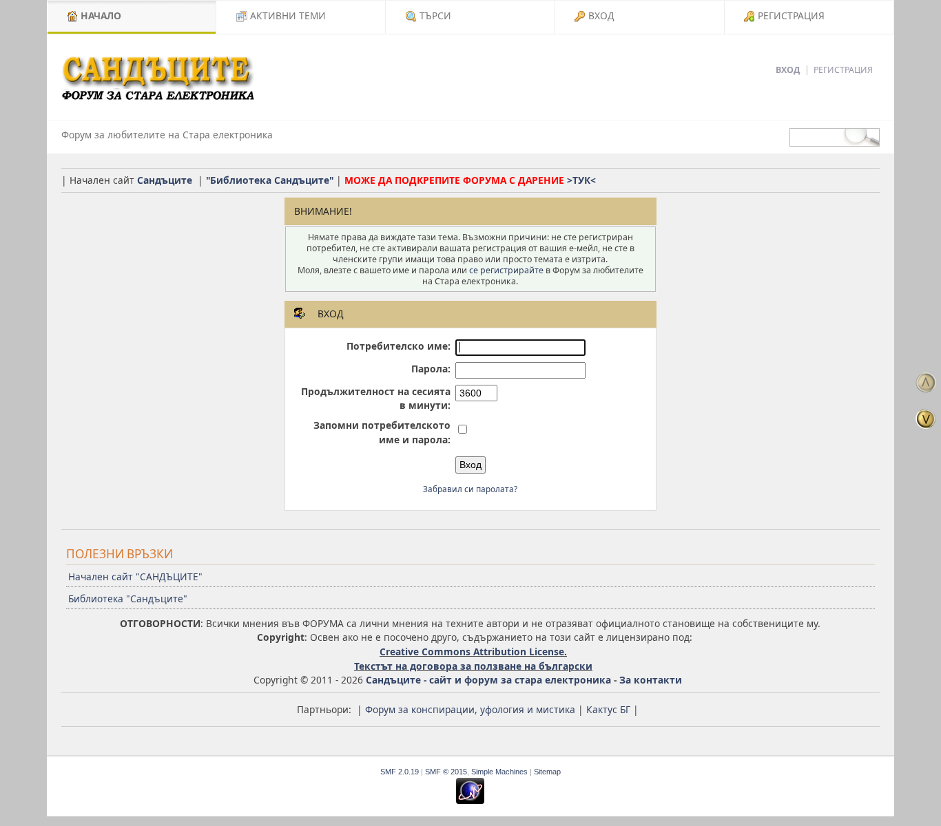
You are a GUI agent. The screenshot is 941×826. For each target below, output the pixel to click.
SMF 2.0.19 (399, 771)
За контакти (650, 679)
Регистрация (843, 70)
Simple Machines (499, 771)
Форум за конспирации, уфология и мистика (470, 709)
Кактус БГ (608, 709)
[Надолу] (926, 418)
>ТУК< (581, 180)
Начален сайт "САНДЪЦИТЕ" (135, 576)
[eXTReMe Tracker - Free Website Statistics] (470, 801)
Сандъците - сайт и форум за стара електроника (488, 679)
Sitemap (547, 771)
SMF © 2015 (446, 771)
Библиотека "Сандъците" (127, 598)
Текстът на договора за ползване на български (473, 666)
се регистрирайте (506, 270)
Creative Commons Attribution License (472, 651)
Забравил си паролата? (470, 489)
